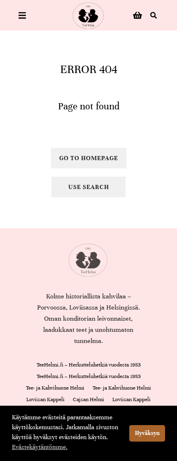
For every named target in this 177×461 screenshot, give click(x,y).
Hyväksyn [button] (147, 433)
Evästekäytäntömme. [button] (40, 447)
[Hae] (153, 15)
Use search (88, 187)
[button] (22, 15)
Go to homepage (88, 158)
